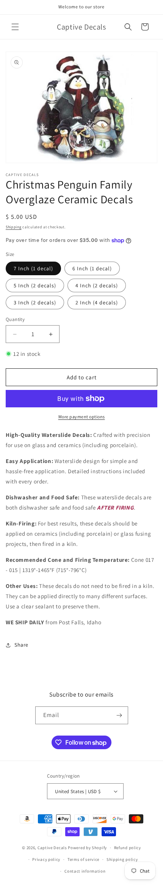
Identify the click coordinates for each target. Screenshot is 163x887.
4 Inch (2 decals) (96, 285)
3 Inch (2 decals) (35, 302)
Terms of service (83, 859)
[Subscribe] (119, 715)
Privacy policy (46, 859)
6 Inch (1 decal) (92, 268)
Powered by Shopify (87, 847)
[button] (15, 27)
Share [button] (21, 644)
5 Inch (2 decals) (35, 285)
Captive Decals (52, 847)
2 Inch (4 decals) (96, 302)
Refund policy (127, 847)
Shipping (14, 226)
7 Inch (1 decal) (33, 268)
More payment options (81, 416)
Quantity (15, 319)
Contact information (84, 871)
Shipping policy (122, 859)
